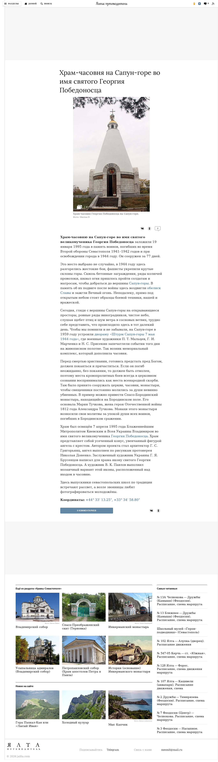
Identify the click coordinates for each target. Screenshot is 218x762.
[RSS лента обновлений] (213, 3)
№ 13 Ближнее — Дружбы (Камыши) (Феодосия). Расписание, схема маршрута (179, 616)
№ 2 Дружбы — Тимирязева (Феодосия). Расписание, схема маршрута (181, 700)
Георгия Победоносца (129, 436)
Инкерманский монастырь (128, 627)
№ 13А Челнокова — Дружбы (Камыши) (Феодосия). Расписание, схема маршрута (179, 600)
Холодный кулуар (75, 722)
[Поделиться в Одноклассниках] (194, 3)
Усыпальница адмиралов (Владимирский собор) (34, 669)
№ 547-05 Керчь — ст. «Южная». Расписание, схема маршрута (181, 655)
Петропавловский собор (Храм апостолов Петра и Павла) (81, 671)
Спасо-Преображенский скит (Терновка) (80, 626)
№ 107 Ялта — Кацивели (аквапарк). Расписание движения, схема (175, 685)
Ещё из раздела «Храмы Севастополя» (38, 588)
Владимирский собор (32, 627)
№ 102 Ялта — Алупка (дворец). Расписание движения (180, 642)
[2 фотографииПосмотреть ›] (111, 210)
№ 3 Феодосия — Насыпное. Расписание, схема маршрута (179, 730)
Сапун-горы (139, 283)
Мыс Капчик (118, 724)
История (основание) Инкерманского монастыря (129, 669)
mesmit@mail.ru (171, 749)
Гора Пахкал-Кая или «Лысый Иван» (32, 724)
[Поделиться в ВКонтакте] (199, 3)
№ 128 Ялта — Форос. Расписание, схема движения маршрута (179, 669)
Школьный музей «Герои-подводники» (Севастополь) (178, 630)
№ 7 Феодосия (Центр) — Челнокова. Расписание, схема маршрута (180, 716)
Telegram (113, 749)
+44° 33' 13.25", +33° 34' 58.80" (113, 500)
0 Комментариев (86, 510)
